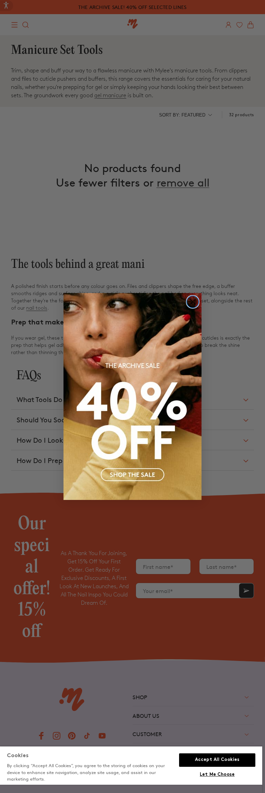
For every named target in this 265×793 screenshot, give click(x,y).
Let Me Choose (217, 775)
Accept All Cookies (217, 760)
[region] (131, 769)
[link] (132, 396)
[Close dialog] (193, 302)
